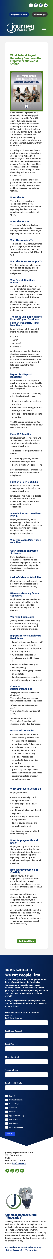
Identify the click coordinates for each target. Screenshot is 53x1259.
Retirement (13, 1112)
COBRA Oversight (16, 1127)
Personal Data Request (16, 1247)
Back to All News (26, 941)
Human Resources (16, 1100)
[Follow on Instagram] (41, 5)
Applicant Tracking (16, 1116)
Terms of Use (31, 1250)
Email (11, 1044)
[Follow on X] (36, 5)
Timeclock (13, 1108)
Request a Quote (19, 14)
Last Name (13, 1031)
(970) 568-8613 (19, 1163)
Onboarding (13, 1104)
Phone (12, 1057)
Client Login (40, 14)
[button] (43, 28)
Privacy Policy (34, 1247)
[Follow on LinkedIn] (46, 5)
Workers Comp (15, 1119)
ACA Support (14, 1123)
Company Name (11, 1070)
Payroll (12, 1096)
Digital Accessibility (15, 1250)
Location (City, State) (13, 1083)
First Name (13, 1018)
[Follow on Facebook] (31, 5)
